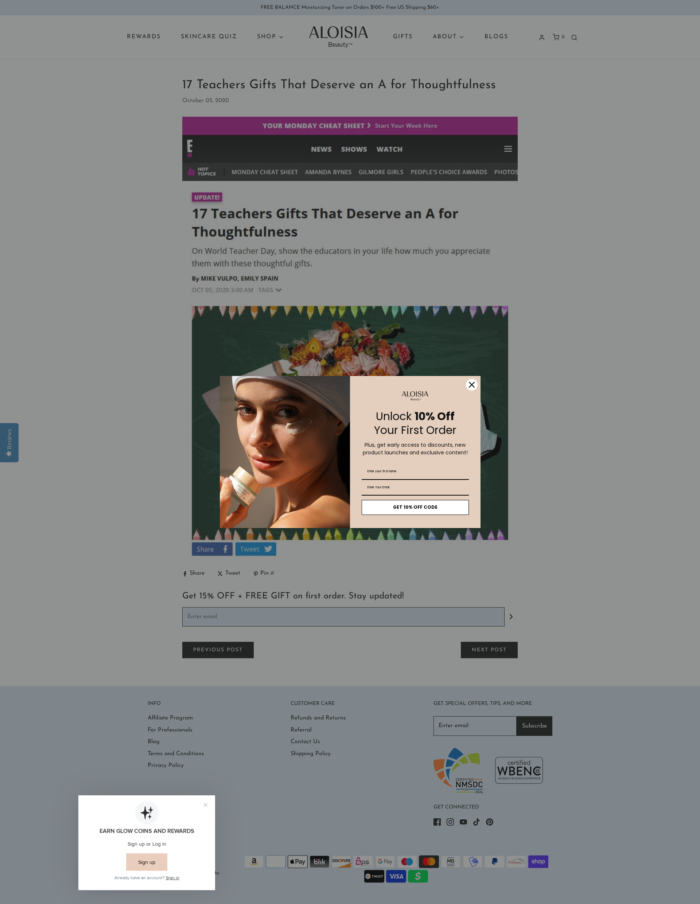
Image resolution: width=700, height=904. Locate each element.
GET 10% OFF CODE (415, 507)
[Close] (472, 384)
